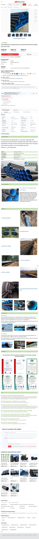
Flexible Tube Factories (32, 524)
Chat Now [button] (29, 54)
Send (10, 446)
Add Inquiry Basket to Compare (19, 38)
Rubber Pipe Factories (23, 524)
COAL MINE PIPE (22, 508)
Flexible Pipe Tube (4, 527)
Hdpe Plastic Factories (5, 524)
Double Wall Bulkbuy (13, 529)
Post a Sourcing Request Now (30, 446)
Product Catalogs (15, 502)
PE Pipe (21, 7)
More (2, 531)
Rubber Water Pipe (12, 527)
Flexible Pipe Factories (14, 524)
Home (2, 7)
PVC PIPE (11, 506)
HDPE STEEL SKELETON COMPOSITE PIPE (24, 504)
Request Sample (17, 56)
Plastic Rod (3, 517)
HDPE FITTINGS (22, 506)
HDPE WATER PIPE (4, 504)
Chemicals (5, 7)
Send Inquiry (10, 54)
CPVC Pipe (28, 517)
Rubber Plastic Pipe (20, 527)
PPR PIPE (2, 508)
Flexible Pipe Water (5, 529)
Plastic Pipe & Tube (16, 7)
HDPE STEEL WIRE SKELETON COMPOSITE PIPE (15, 504)
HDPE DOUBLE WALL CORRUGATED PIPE (5, 506)
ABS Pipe (33, 517)
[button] (34, 112)
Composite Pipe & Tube (21, 517)
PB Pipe (3, 520)
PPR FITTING (12, 508)
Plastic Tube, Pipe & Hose (11, 517)
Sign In (3, 105)
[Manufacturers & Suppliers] (19, 2)
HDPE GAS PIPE (31, 504)
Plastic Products (10, 7)
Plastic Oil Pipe (28, 527)
